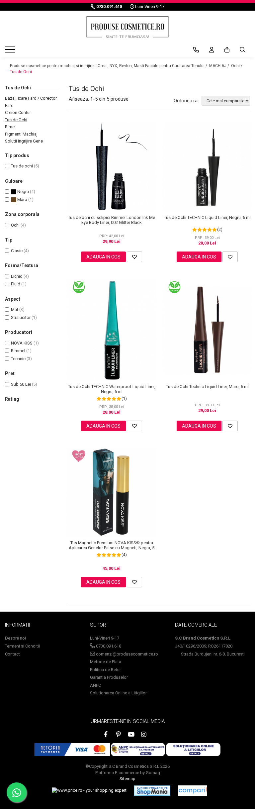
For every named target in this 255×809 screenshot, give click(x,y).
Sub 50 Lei (21, 384)
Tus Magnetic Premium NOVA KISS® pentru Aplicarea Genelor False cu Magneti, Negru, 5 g (111, 545)
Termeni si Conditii (22, 646)
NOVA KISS (22, 343)
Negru (22, 191)
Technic (18, 358)
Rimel (10, 126)
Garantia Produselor (109, 677)
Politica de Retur (105, 669)
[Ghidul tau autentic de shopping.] (192, 790)
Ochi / (237, 65)
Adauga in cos (103, 256)
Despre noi (15, 638)
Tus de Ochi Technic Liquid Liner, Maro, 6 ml (207, 386)
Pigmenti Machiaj (21, 134)
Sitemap (127, 778)
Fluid (15, 283)
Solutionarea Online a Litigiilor (118, 692)
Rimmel (18, 350)
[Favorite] (134, 257)
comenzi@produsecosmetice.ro (126, 654)
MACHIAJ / (219, 65)
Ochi (15, 225)
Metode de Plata (105, 661)
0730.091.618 (108, 646)
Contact (12, 654)
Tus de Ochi (21, 71)
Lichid (17, 276)
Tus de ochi (22, 165)
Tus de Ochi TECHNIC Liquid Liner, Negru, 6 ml (207, 217)
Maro (21, 199)
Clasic (17, 250)
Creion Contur (18, 112)
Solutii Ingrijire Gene (24, 141)
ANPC (95, 685)
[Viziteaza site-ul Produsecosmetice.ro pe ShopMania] (152, 790)
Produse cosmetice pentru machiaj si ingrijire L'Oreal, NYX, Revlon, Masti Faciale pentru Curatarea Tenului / (109, 65)
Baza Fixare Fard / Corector (31, 98)
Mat (14, 309)
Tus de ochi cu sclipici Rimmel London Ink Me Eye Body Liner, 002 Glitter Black (111, 220)
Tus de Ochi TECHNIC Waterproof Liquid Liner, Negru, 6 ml (111, 389)
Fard (9, 105)
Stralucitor (21, 317)
